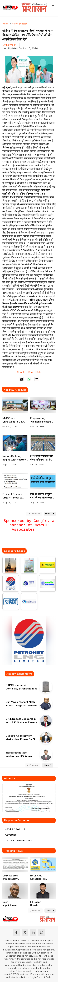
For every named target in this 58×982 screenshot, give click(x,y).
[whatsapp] (41, 932)
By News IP (9, 45)
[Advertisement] (30, 542)
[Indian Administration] (34, 7)
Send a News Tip (15, 829)
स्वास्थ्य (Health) (20, 23)
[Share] (36, 379)
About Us (10, 778)
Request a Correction (17, 820)
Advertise (10, 835)
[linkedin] (33, 932)
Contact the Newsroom (18, 840)
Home (6, 23)
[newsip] (10, 7)
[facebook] (16, 932)
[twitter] (25, 932)
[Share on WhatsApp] (29, 379)
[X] (21, 379)
